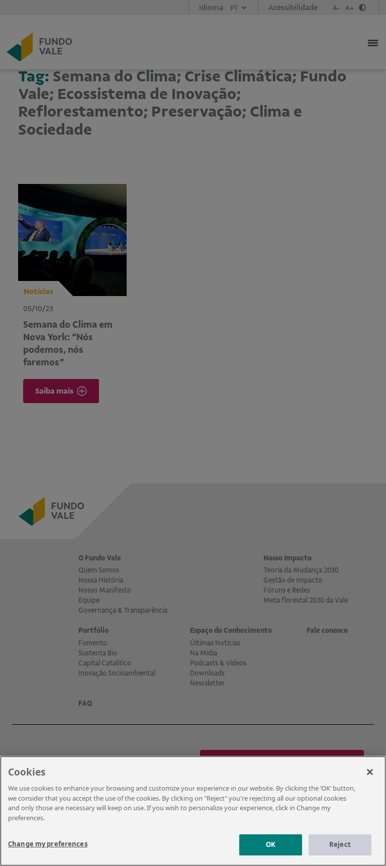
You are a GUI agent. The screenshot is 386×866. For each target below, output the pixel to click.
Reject (340, 844)
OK (270, 844)
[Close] (370, 772)
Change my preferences (47, 843)
